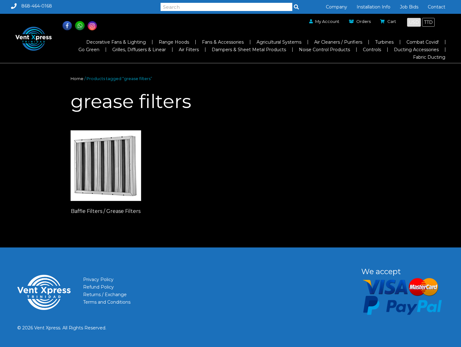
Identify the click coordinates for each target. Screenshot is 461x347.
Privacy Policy (98, 279)
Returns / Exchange (105, 294)
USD (414, 22)
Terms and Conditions (106, 302)
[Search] (296, 7)
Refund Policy (98, 287)
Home (77, 78)
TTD (428, 22)
